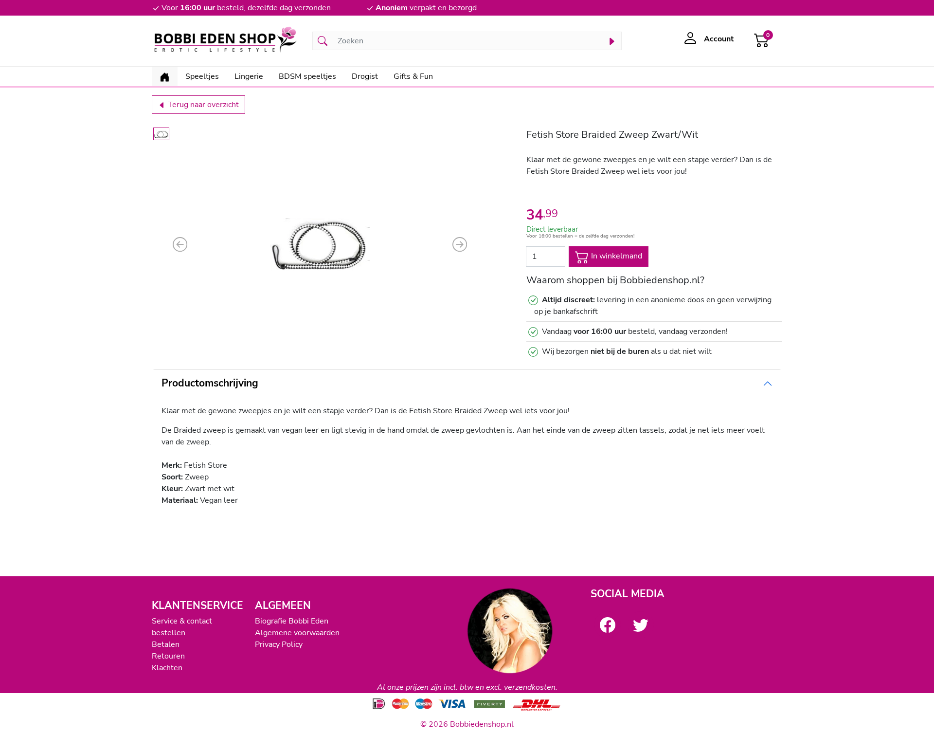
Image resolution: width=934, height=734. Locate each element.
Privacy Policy (279, 644)
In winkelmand (615, 256)
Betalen (166, 644)
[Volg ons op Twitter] (641, 624)
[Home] (165, 76)
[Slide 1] (161, 134)
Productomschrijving (210, 383)
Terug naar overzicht (202, 104)
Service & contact (182, 621)
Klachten (167, 667)
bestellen (168, 632)
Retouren (168, 656)
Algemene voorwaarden (297, 632)
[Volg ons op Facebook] (607, 624)
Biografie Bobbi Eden (291, 621)
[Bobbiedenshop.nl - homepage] (226, 40)
